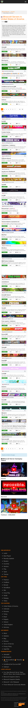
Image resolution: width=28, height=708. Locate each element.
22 (11, 286)
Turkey (5, 614)
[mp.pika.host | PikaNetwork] (14, 166)
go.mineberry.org (7, 245)
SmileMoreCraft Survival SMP (9, 86)
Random (6, 561)
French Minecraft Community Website (14, 684)
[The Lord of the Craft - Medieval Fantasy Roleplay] (14, 420)
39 (11, 378)
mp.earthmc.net (7, 119)
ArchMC (4, 195)
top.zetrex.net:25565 (8, 292)
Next (3, 111)
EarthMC (4, 121)
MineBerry (4, 248)
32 (11, 325)
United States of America (11, 606)
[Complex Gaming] (14, 127)
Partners (6, 641)
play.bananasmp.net (8, 332)
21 (11, 265)
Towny (5, 601)
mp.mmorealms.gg (8, 258)
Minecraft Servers (5, 11)
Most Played (7, 556)
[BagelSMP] (14, 355)
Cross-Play (7, 593)
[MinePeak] (14, 229)
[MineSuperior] (14, 55)
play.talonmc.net (7, 305)
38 (11, 364)
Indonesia (6, 609)
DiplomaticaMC (5, 439)
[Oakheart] (14, 94)
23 (11, 299)
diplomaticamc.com (8, 436)
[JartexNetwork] (14, 276)
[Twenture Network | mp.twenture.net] (14, 216)
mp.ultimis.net (7, 44)
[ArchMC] (14, 190)
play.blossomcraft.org (8, 206)
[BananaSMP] (14, 329)
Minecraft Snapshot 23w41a (12, 677)
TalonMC (4, 308)
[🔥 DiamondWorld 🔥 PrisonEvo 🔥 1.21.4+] (14, 68)
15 (11, 226)
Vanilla (5, 595)
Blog (5, 638)
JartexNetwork (5, 282)
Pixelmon (6, 580)
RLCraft (6, 585)
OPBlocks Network (6, 158)
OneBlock (6, 582)
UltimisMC (4, 47)
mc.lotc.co (6, 423)
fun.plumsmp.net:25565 (9, 397)
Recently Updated (9, 558)
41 (11, 404)
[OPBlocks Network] (14, 153)
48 (11, 430)
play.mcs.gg (6, 58)
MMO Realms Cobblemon (8, 261)
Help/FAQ (6, 649)
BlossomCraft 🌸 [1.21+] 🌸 (8, 208)
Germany (6, 627)
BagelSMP (4, 360)
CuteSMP (4, 373)
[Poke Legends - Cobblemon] (14, 315)
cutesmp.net (6, 371)
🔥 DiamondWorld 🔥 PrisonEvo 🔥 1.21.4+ (12, 73)
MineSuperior (5, 60)
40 (11, 391)
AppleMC (4, 184)
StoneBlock (7, 587)
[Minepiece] (14, 407)
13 (11, 199)
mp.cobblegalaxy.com (8, 143)
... (17, 109)
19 (11, 252)
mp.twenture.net (7, 219)
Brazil (5, 617)
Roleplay (6, 598)
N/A (18, 212)
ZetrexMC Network (6, 295)
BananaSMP (5, 334)
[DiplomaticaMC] (14, 434)
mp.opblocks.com (7, 156)
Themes (6, 574)
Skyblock (4, 386)
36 (11, 351)
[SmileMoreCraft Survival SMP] (14, 81)
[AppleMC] (14, 179)
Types (5, 572)
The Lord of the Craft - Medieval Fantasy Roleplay (14, 426)
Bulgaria (6, 619)
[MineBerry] (14, 242)
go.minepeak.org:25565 (9, 232)
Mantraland (4, 497)
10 (11, 186)
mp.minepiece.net (7, 410)
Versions (6, 566)
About (5, 633)
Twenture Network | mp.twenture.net (10, 221)
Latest (5, 553)
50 (22, 109)
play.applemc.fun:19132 (9, 182)
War (5, 590)
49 (19, 109)
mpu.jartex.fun (7, 279)
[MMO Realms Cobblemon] (14, 255)
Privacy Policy (8, 646)
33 (11, 338)
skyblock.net (6, 384)
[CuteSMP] (14, 368)
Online (4, 51)
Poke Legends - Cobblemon (8, 321)
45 (11, 417)
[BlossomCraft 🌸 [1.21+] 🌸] (14, 203)
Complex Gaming (6, 132)
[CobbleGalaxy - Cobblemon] (14, 140)
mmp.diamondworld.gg (8, 71)
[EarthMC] (14, 116)
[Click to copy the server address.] (24, 45)
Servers (4, 21)
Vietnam (6, 622)
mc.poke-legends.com (8, 318)
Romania (6, 611)
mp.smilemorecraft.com (9, 84)
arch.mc (5, 193)
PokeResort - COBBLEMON (8, 515)
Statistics (6, 636)
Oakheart (4, 99)
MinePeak (4, 234)
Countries (13, 11)
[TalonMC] (14, 302)
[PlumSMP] (14, 394)
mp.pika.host (6, 169)
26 (11, 312)
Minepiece (4, 413)
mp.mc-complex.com (8, 129)
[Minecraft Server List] (2, 1)
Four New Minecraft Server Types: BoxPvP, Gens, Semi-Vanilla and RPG (14, 673)
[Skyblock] (14, 381)
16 (11, 239)
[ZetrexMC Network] (14, 289)
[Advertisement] (14, 7)
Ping (5, 569)
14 (11, 212)
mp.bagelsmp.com (8, 358)
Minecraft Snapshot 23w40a (12, 679)
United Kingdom (8, 624)
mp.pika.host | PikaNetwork (8, 171)
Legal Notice (16, 706)
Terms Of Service (9, 644)
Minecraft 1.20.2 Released (11, 682)
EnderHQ (3, 478)
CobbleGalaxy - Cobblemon (8, 145)
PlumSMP (4, 400)
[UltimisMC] (14, 41)
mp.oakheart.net (7, 97)
